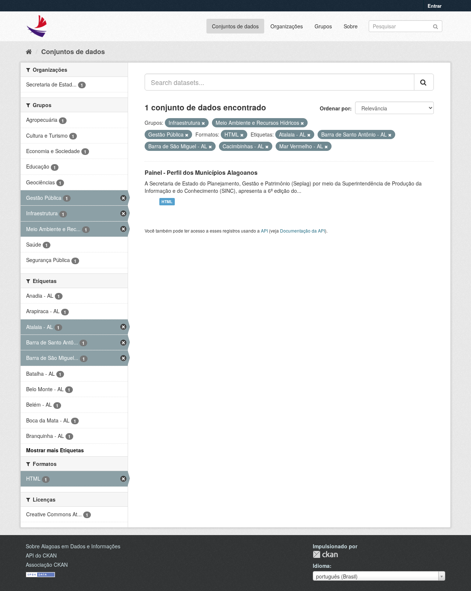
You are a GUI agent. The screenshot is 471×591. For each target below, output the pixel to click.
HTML (167, 201)
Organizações (286, 26)
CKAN (325, 554)
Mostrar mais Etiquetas (55, 450)
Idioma (321, 565)
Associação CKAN (47, 564)
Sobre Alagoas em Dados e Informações (73, 546)
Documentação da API (302, 230)
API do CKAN (41, 555)
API (264, 230)
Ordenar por (335, 108)
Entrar (435, 5)
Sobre (351, 26)
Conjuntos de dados (235, 26)
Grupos (323, 26)
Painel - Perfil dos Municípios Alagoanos (201, 172)
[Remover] (203, 123)
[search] (424, 82)
